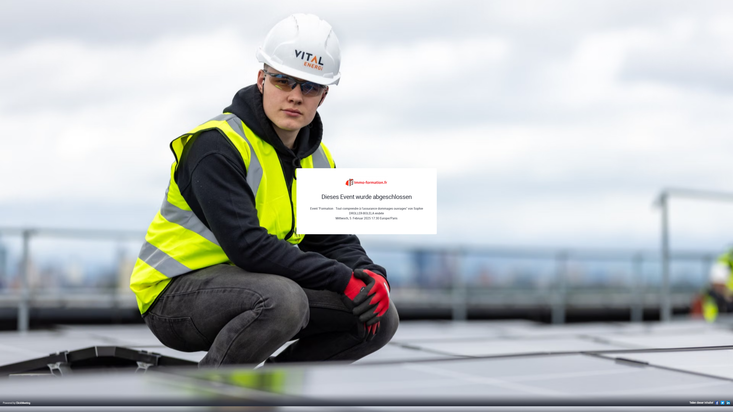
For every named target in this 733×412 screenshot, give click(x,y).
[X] (722, 402)
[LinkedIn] (728, 402)
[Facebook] (717, 402)
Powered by (16, 403)
